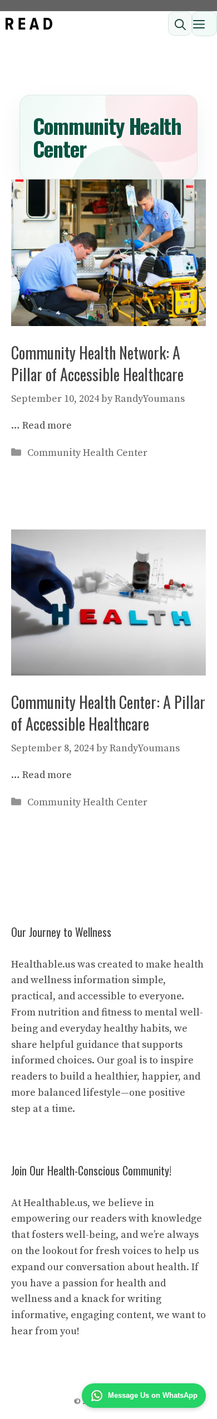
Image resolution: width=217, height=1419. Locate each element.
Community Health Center (87, 452)
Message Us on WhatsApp (153, 1395)
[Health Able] (29, 23)
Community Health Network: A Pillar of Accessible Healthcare (97, 363)
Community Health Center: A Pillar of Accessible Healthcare (108, 713)
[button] (180, 24)
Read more (47, 425)
